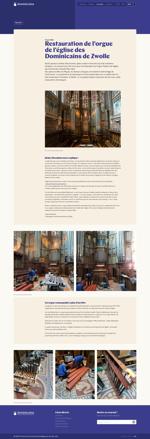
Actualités (99, 4)
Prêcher (91, 4)
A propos (83, 4)
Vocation (109, 4)
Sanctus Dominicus (61, 424)
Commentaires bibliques (63, 418)
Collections (59, 415)
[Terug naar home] (25, 4)
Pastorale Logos (60, 421)
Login (135, 436)
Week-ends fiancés (61, 426)
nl (116, 4)
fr (118, 4)
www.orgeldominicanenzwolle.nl (56, 184)
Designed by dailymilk (126, 436)
